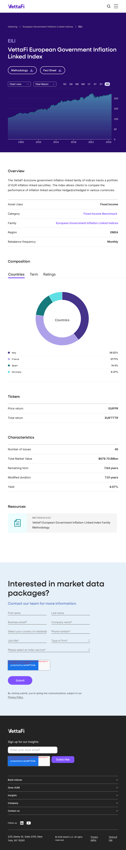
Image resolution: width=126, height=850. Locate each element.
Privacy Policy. (15, 697)
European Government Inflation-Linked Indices (87, 223)
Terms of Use (113, 838)
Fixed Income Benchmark (100, 213)
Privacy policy (94, 838)
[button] (115, 6)
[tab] (16, 274)
